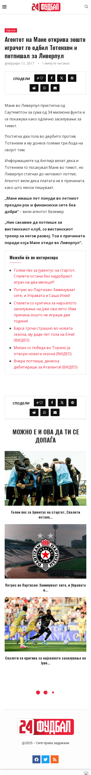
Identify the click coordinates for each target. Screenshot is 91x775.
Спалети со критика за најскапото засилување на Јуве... (45, 660)
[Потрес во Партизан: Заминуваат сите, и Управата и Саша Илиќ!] (45, 551)
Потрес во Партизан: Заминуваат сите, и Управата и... (45, 587)
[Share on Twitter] (61, 78)
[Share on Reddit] (34, 88)
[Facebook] (36, 759)
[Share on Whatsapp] (44, 88)
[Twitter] (45, 759)
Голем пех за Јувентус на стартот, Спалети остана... (45, 514)
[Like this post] (41, 78)
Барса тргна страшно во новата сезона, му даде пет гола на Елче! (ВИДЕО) (44, 334)
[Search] (86, 7)
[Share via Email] (55, 88)
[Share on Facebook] (51, 78)
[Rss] (55, 759)
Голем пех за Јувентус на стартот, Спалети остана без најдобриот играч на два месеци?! (45, 276)
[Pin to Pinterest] (72, 78)
